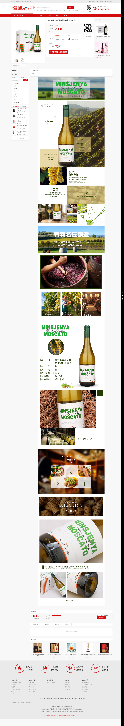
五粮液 (40, 10)
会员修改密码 (85, 682)
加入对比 (24, 65)
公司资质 (84, 691)
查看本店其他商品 (20, 138)
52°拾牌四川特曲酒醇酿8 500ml (105, 654)
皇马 (59, 10)
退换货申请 (68, 689)
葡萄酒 (15, 88)
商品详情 (35, 70)
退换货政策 (68, 682)
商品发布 (84, 687)
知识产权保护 (32, 691)
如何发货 (31, 687)
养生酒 (15, 96)
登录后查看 (98, 38)
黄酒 (15, 99)
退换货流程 (68, 684)
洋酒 (15, 91)
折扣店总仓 (14, 70)
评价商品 (102, 617)
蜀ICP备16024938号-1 (68, 708)
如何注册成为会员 (16, 682)
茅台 (35, 10)
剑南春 (76, 10)
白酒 (15, 86)
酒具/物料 (16, 102)
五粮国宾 (70, 10)
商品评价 (33, 611)
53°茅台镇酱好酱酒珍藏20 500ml (24, 108)
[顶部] (122, 298)
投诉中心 (13, 693)
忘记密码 (13, 684)
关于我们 (101, 1)
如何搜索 (31, 682)
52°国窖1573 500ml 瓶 (21, 120)
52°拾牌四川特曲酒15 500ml (54, 654)
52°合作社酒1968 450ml (71, 654)
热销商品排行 (16, 106)
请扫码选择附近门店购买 (59, 52)
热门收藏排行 (25, 106)
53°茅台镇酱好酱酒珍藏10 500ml (24, 114)
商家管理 (92, 1)
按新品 (13, 77)
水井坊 (64, 10)
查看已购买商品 (15, 689)
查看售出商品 (32, 684)
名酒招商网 (29, 702)
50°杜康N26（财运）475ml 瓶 (23, 125)
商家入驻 (48, 698)
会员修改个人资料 (87, 684)
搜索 (25, 80)
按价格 (18, 77)
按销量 (22, 77)
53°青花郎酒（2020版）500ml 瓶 (24, 131)
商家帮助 (76, 698)
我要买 (13, 687)
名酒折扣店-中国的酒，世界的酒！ (24, 1)
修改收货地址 (85, 689)
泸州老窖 (50, 10)
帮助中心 (62, 698)
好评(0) (47, 624)
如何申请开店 (32, 689)
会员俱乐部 (110, 1)
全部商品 (16, 83)
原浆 (45, 10)
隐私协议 (13, 691)
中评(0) (57, 624)
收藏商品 (16, 65)
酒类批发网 (21, 702)
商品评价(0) (36, 624)
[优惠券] (122, 295)
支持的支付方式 (51, 682)
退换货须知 (68, 687)
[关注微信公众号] (122, 292)
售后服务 (69, 698)
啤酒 (55, 10)
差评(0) (66, 624)
